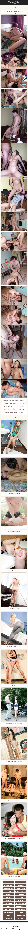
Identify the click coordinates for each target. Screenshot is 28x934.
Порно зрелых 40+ (8, 912)
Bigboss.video (17, 5)
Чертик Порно (14, 7)
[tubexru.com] (14, 2)
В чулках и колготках (20, 891)
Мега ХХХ (14, 417)
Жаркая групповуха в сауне (14, 570)
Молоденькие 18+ (20, 906)
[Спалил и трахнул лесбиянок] (14, 667)
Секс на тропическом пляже (14, 876)
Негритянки (8, 909)
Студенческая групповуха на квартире (14, 838)
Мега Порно (21, 918)
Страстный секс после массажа (14, 646)
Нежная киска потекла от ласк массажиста (14, 455)
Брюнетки (8, 891)
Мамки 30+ (21, 900)
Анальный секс (8, 885)
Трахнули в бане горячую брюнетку (14, 761)
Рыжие (21, 912)
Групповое (21, 894)
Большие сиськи (8, 888)
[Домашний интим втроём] (14, 475)
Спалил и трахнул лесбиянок (14, 685)
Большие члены (21, 888)
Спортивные (8, 918)
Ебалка (8, 882)
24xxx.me (24, 5)
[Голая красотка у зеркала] (14, 590)
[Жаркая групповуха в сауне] (14, 552)
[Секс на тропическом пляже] (14, 858)
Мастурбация (8, 903)
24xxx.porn (11, 926)
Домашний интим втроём (14, 493)
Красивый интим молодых (14, 531)
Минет (8, 906)
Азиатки (21, 882)
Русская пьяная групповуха (14, 800)
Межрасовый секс (21, 903)
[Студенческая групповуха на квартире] (14, 820)
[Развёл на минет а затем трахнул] (14, 705)
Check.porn (16, 926)
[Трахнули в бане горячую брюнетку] (14, 743)
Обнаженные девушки (21, 909)
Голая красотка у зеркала (14, 608)
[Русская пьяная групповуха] (14, 782)
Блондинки (21, 885)
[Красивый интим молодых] (14, 513)
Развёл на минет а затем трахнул (14, 723)
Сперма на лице (21, 915)
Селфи (8, 915)
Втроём (8, 894)
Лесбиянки (8, 900)
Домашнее (8, 897)
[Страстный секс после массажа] (14, 628)
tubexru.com (8, 928)
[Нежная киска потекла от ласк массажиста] (14, 437)
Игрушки (21, 897)
